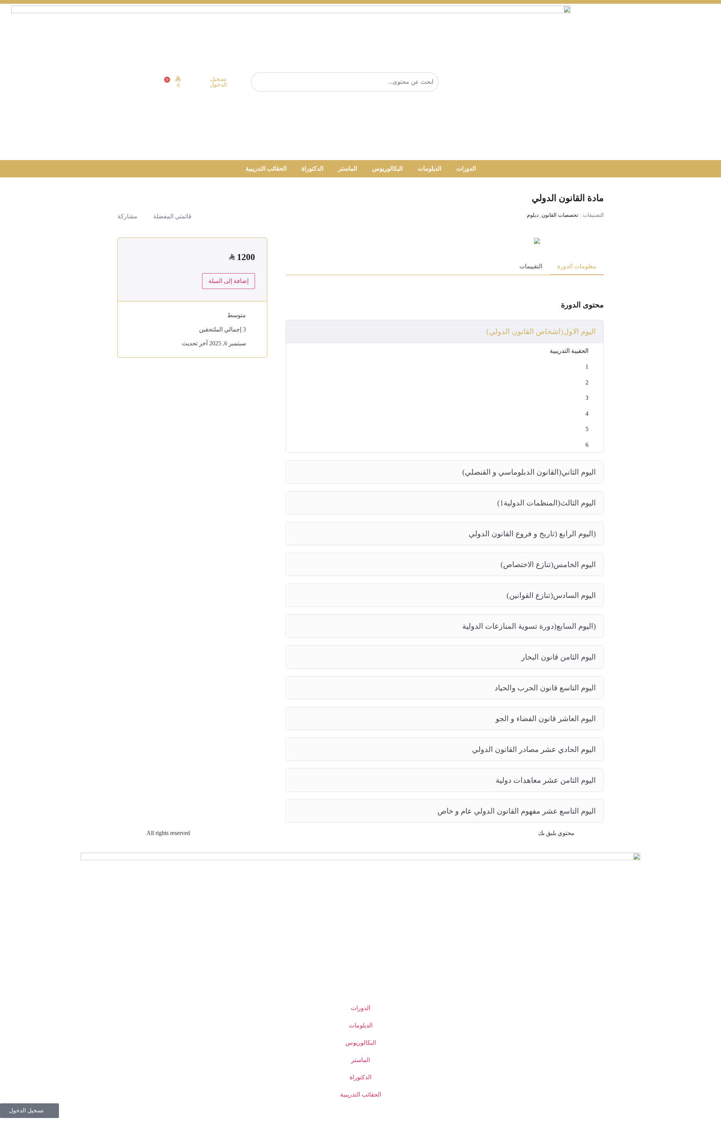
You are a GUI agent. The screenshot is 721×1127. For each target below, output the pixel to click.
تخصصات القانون (560, 215)
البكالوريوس (387, 168)
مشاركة (127, 216)
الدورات (466, 168)
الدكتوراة (312, 168)
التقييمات (530, 266)
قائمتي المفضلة (172, 216)
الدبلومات (429, 168)
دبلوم (532, 215)
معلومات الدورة (576, 266)
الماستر (347, 168)
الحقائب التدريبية (266, 168)
